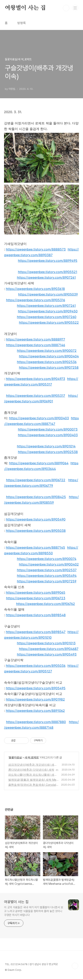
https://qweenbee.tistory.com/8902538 (48, 452)
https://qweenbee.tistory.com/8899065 (35, 592)
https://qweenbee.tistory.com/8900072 (47, 351)
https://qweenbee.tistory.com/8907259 (46, 581)
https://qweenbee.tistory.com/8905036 (35, 666)
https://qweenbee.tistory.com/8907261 (46, 277)
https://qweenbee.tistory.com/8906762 (45, 604)
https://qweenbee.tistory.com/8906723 (35, 598)
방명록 (21, 23)
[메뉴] (75, 8)
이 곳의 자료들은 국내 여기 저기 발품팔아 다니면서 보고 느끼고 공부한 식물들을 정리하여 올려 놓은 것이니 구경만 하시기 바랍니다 (33, 911)
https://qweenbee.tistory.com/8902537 (47, 570)
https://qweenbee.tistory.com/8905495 (35, 688)
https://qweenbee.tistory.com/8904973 (35, 379)
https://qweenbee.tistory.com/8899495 (47, 261)
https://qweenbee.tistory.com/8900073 (48, 429)
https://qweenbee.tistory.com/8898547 (35, 632)
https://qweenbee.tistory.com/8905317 (35, 396)
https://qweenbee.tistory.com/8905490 (35, 519)
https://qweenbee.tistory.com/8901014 (46, 446)
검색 (66, 8)
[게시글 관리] (24, 741)
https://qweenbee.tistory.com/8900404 (49, 356)
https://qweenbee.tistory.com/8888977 (35, 339)
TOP (75, 966)
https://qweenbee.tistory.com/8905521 (47, 272)
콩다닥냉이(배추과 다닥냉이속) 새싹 (31, 769)
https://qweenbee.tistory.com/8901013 (46, 643)
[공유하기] (19, 741)
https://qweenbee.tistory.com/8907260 (46, 317)
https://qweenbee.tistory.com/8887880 (36, 722)
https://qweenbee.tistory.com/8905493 (47, 654)
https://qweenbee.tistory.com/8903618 (35, 289)
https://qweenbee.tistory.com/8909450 (48, 311)
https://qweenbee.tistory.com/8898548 (36, 615)
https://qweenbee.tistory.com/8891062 (35, 711)
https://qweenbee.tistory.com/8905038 (36, 531)
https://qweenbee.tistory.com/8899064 (38, 463)
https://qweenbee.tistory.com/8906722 (35, 480)
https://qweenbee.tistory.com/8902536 (47, 362)
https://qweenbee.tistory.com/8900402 (49, 564)
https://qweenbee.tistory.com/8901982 (35, 699)
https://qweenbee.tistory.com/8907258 (49, 367)
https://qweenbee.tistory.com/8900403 (39, 418)
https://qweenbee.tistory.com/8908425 (36, 497)
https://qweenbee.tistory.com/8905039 (48, 294)
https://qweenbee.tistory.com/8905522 (49, 322)
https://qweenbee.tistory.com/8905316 (35, 300)
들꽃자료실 (15, 757)
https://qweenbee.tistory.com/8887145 (35, 547)
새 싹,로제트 (32, 757)
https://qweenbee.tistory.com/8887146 (35, 345)
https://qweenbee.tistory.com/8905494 (47, 576)
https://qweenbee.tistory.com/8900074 (46, 559)
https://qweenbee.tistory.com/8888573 (36, 249)
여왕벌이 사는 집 (25, 8)
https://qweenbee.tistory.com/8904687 (48, 649)
